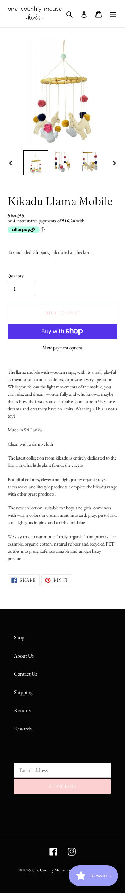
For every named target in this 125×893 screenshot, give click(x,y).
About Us (24, 655)
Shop (19, 637)
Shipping (41, 252)
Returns (22, 710)
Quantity (16, 276)
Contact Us (25, 673)
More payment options (62, 348)
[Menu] (113, 13)
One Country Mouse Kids (53, 870)
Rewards (23, 728)
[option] (35, 162)
